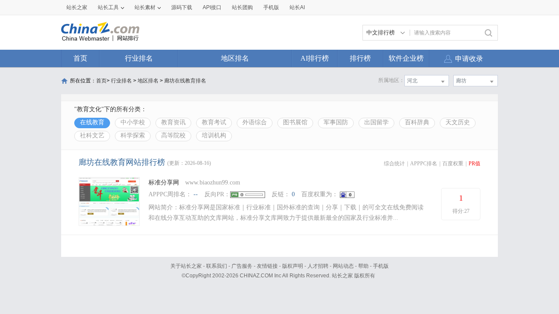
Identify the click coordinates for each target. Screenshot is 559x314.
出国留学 (376, 122)
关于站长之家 (186, 266)
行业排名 (139, 58)
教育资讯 (173, 122)
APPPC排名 (423, 163)
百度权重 (452, 163)
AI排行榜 (314, 58)
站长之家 (76, 7)
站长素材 (145, 7)
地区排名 (235, 58)
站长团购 (242, 7)
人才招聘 (317, 266)
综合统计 (394, 163)
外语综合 (254, 122)
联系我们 (216, 266)
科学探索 (133, 135)
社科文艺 (92, 135)
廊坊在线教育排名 (185, 81)
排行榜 (360, 58)
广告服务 (241, 266)
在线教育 (92, 122)
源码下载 (181, 7)
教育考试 (214, 122)
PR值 (474, 163)
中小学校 (133, 122)
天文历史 (457, 122)
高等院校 (173, 135)
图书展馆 (295, 122)
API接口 (212, 7)
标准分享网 (163, 182)
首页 (80, 58)
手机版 (381, 266)
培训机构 (214, 135)
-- (195, 194)
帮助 (363, 266)
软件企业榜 (406, 58)
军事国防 (336, 122)
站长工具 (108, 7)
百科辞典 (417, 122)
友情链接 (267, 266)
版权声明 (292, 266)
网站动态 (343, 266)
